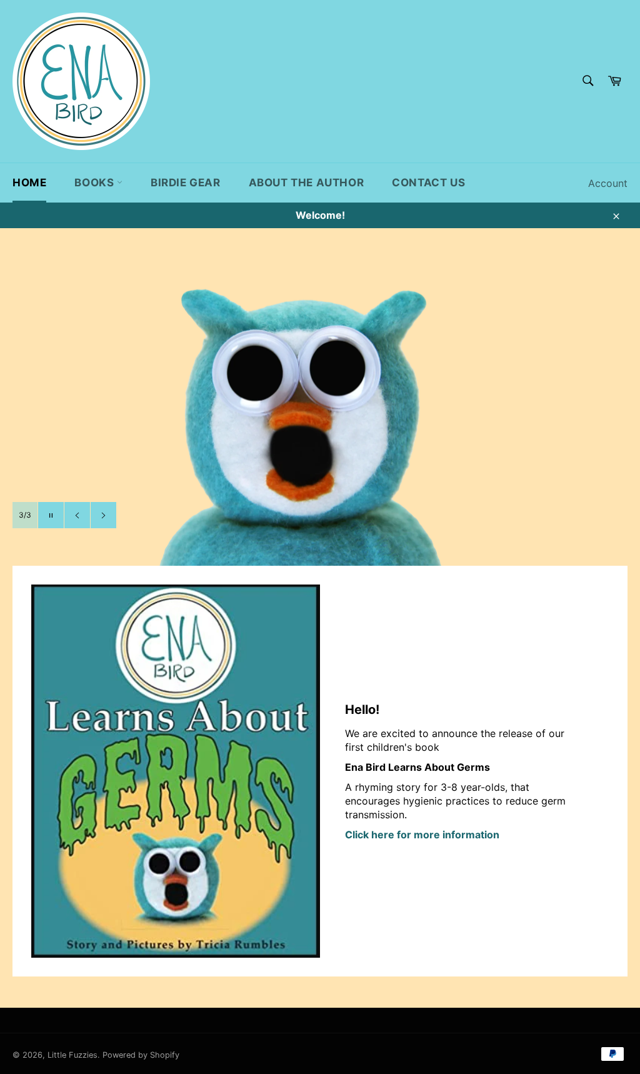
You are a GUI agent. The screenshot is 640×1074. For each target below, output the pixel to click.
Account (608, 183)
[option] (320, 415)
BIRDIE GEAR (186, 182)
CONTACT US (428, 182)
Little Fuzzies (73, 1055)
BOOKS (95, 182)
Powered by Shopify (140, 1055)
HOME (29, 182)
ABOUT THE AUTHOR (306, 182)
